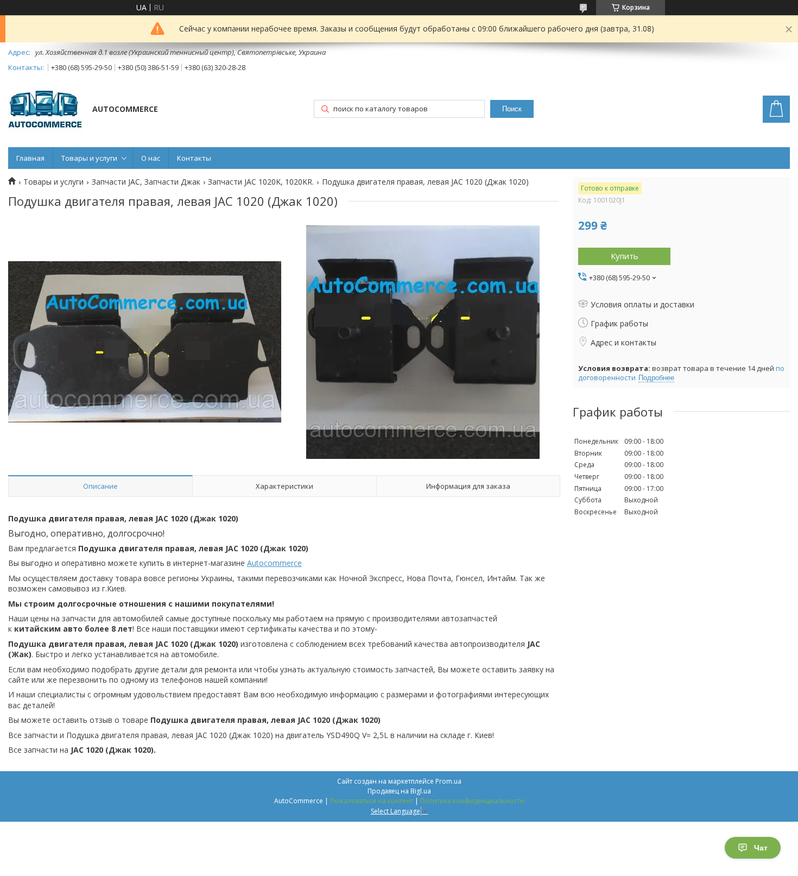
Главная (30, 158)
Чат (761, 847)
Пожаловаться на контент (371, 800)
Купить (624, 255)
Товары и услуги (89, 158)
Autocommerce (274, 563)
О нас (150, 158)
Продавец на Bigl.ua (399, 791)
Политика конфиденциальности (472, 800)
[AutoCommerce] (45, 110)
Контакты (194, 158)
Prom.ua (448, 781)
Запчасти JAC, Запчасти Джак (146, 182)
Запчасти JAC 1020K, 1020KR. (261, 182)
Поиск (512, 109)
